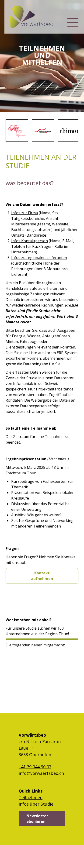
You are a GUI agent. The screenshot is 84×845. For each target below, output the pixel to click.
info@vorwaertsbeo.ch (41, 773)
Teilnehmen (30, 797)
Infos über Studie (36, 804)
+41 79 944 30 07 (35, 766)
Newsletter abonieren (37, 818)
